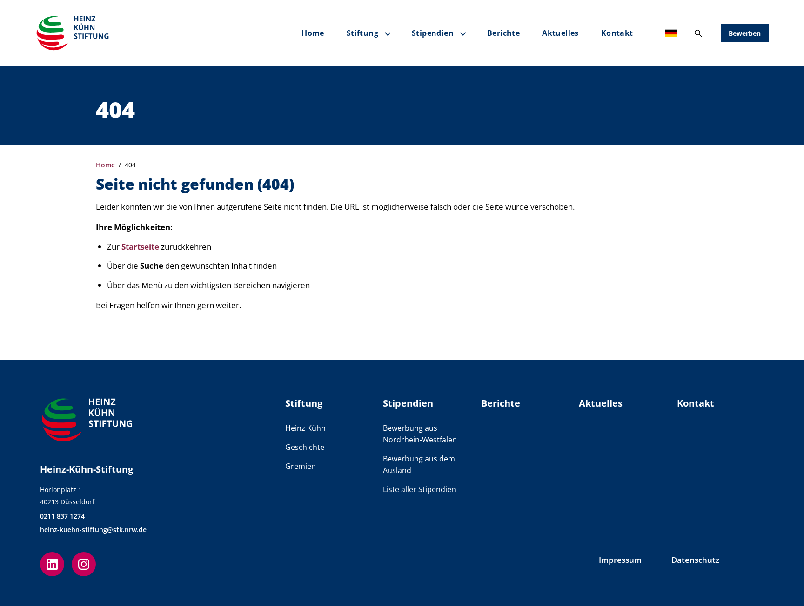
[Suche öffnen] (698, 33)
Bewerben (745, 33)
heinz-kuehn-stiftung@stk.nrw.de (93, 529)
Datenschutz (695, 559)
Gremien (300, 466)
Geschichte (304, 447)
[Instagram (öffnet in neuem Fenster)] (84, 564)
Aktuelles (560, 33)
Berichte (503, 33)
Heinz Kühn (305, 428)
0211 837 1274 (62, 516)
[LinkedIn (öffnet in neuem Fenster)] (52, 564)
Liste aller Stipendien (419, 489)
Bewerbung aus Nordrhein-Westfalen (420, 434)
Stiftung (362, 33)
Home (313, 33)
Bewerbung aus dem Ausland (419, 464)
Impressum (620, 559)
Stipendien (433, 33)
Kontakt (617, 33)
